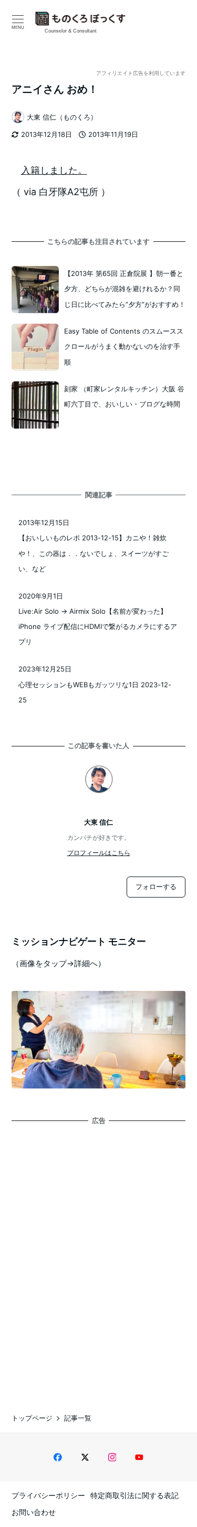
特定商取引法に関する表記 (134, 1495)
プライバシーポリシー (48, 1495)
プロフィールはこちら (98, 853)
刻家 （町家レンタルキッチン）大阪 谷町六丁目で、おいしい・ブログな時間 (124, 396)
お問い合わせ (34, 1512)
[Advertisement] (98, 1259)
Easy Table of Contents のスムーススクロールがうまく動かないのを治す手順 (123, 346)
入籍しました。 (54, 170)
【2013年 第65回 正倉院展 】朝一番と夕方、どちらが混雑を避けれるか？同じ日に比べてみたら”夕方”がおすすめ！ (124, 288)
